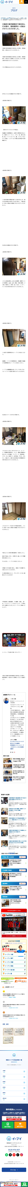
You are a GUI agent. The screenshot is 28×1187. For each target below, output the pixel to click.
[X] (10, 752)
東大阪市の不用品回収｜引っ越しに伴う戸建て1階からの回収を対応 (19, 772)
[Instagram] (12, 752)
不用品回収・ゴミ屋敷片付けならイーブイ (10, 18)
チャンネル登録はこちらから (14, 936)
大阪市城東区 (6, 19)
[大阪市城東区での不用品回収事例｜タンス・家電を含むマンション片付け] (4, 820)
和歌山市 (10, 780)
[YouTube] (14, 752)
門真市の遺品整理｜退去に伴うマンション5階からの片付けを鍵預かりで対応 (19, 760)
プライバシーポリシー (14, 1180)
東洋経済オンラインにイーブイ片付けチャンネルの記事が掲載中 (17, 747)
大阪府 (21, 18)
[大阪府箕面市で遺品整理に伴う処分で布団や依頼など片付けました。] (4, 800)
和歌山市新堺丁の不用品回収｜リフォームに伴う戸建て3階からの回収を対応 (19, 778)
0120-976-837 (14, 1150)
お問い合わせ (14, 1181)
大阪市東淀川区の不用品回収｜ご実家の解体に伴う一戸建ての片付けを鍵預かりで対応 (19, 766)
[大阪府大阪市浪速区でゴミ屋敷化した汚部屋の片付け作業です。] (4, 833)
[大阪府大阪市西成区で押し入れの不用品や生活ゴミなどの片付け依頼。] (4, 843)
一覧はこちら (22, 857)
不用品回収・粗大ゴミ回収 (7, 768)
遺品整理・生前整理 (8, 762)
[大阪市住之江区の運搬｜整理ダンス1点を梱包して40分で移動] (4, 811)
